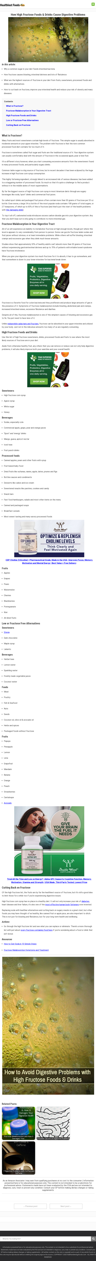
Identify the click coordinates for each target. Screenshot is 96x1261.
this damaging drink (14, 210)
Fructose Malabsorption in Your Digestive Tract (28, 111)
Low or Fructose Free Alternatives (22, 120)
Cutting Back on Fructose (18, 125)
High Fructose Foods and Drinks (21, 115)
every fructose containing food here (36, 930)
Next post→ (66, 1206)
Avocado (8, 803)
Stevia (7, 632)
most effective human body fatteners (62, 904)
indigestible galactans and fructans (23, 324)
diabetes (85, 901)
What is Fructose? (14, 106)
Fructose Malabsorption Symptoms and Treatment (26, 950)
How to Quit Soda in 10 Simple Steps (20, 944)
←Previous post (30, 1206)
